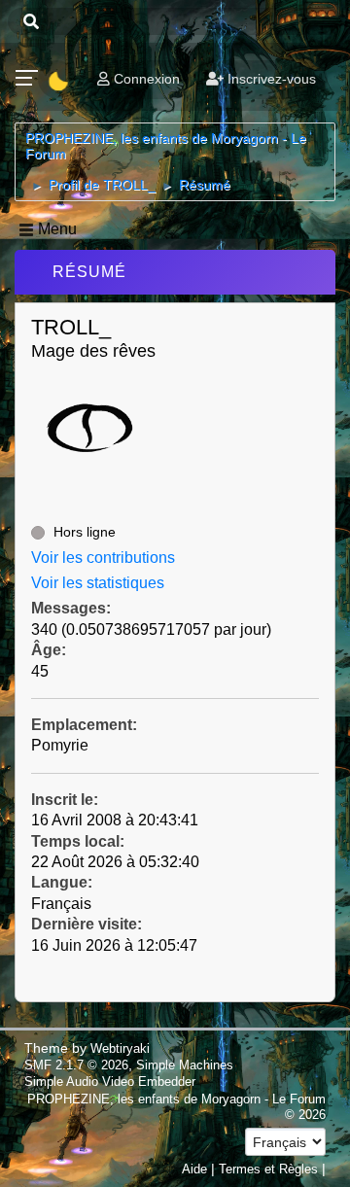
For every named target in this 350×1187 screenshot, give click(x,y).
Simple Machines (184, 1065)
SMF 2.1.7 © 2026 (76, 1065)
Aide (194, 1169)
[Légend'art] (39, 497)
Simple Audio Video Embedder (109, 1081)
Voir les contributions (103, 557)
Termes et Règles (268, 1169)
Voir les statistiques (97, 583)
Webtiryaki (120, 1048)
